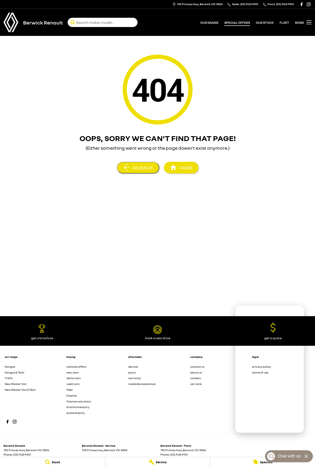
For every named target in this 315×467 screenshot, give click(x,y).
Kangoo (10, 366)
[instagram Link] (309, 4)
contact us (197, 366)
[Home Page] (10, 22)
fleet (284, 22)
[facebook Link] (302, 4)
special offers (237, 22)
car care (196, 384)
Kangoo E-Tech (14, 372)
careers (195, 378)
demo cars (73, 378)
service (133, 366)
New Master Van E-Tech (20, 389)
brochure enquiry (78, 407)
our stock (265, 22)
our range (209, 22)
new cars (72, 372)
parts (132, 372)
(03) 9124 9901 (22, 454)
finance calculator (78, 401)
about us (196, 372)
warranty (134, 378)
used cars (73, 384)
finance (71, 395)
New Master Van (16, 384)
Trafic (9, 378)
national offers (76, 366)
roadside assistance (142, 384)
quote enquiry (75, 413)
